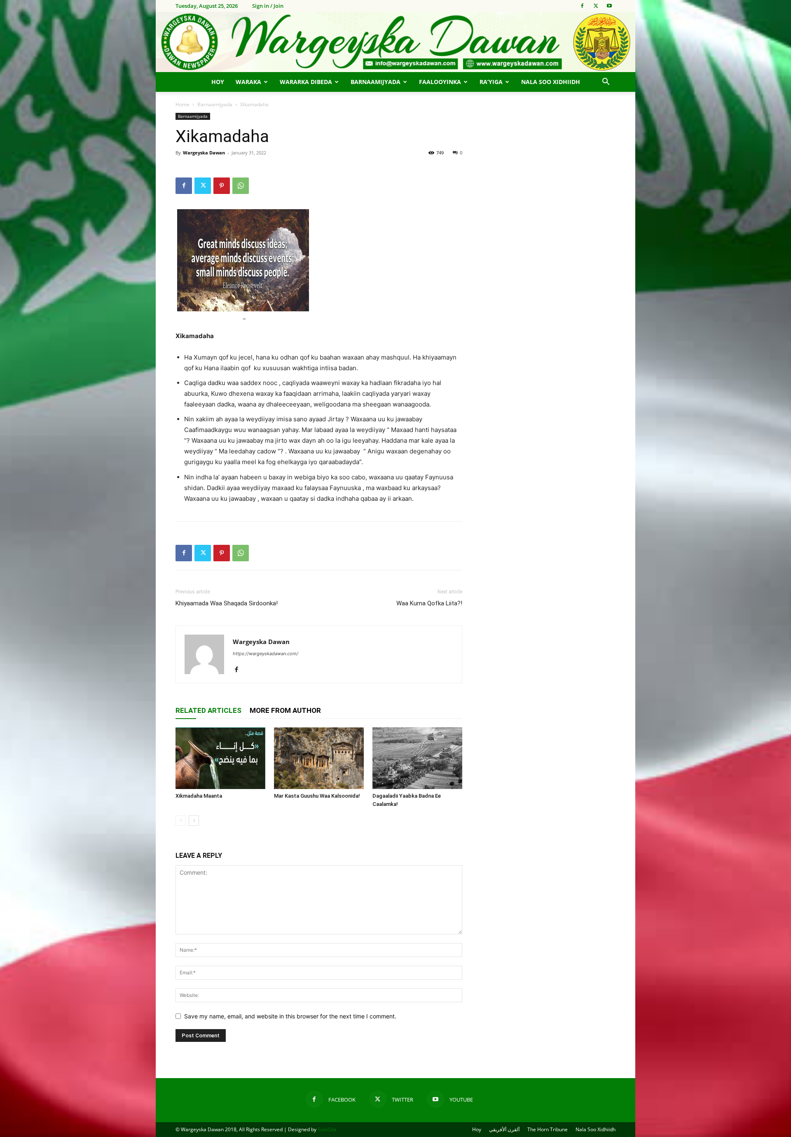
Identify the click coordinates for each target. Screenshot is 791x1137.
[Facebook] (582, 6)
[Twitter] (596, 6)
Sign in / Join (267, 5)
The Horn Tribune (547, 1129)
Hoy (217, 82)
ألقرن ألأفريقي (504, 1129)
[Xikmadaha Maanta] (220, 758)
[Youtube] (609, 6)
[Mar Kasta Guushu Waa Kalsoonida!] (319, 758)
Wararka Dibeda (306, 82)
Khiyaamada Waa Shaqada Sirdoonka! (227, 603)
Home (183, 104)
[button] (605, 82)
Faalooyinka (440, 82)
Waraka (248, 82)
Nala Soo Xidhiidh (550, 82)
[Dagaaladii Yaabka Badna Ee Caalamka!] (417, 758)
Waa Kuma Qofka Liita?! (429, 603)
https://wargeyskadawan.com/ (265, 653)
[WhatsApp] (240, 185)
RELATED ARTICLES (208, 710)
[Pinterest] (221, 185)
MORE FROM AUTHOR (285, 710)
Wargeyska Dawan (204, 152)
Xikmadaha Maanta (199, 796)
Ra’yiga (491, 82)
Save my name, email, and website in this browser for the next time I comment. (290, 1016)
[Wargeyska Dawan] (395, 42)
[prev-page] (181, 820)
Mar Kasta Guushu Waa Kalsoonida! (317, 796)
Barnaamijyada (375, 82)
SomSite (327, 1129)
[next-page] (194, 820)
